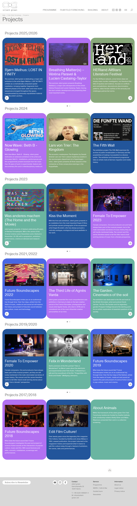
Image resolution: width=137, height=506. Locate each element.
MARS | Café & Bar (100, 488)
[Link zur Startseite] (10, 6)
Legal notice (118, 488)
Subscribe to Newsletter (16, 482)
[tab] (67, 105)
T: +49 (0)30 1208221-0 (80, 493)
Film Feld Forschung (14, 15)
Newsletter (97, 494)
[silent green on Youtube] (113, 10)
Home (3, 15)
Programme (97, 485)
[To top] (110, 470)
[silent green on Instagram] (116, 10)
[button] (50, 10)
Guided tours (98, 491)
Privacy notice (119, 491)
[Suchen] (131, 9)
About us (117, 485)
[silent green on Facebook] (120, 10)
